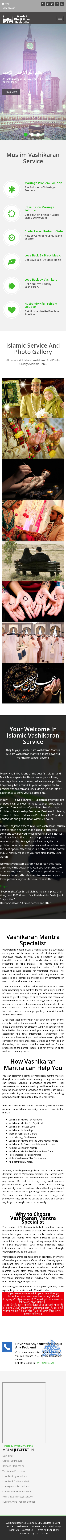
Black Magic (17, 467)
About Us (14, 1529)
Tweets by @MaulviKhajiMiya (17, 1445)
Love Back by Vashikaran (42, 279)
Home (10, 1526)
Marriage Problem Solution (43, 183)
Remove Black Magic (13, 1465)
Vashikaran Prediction (26, 671)
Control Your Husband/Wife (44, 231)
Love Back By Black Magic (43, 255)
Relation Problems (23, 426)
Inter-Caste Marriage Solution (39, 208)
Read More (11, 91)
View (12, 398)
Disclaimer (42, 1533)
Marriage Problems (24, 508)
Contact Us (27, 1529)
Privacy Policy (27, 1533)
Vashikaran (22, 1526)
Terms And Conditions (47, 1529)
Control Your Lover (12, 1460)
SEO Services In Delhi (49, 1522)
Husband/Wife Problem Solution (41, 305)
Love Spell (16, 589)
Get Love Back (19, 386)
